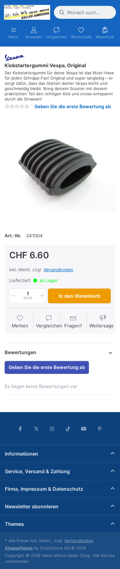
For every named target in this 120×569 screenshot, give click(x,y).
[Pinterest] (99, 429)
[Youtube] (84, 429)
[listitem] (60, 170)
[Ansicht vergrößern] (60, 170)
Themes (14, 524)
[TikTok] (68, 429)
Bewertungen (20, 352)
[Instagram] (52, 429)
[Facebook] (20, 429)
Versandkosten (58, 269)
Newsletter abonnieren (31, 506)
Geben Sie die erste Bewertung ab (72, 106)
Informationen (21, 454)
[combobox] (85, 12)
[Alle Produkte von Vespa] (15, 57)
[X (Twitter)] (36, 429)
